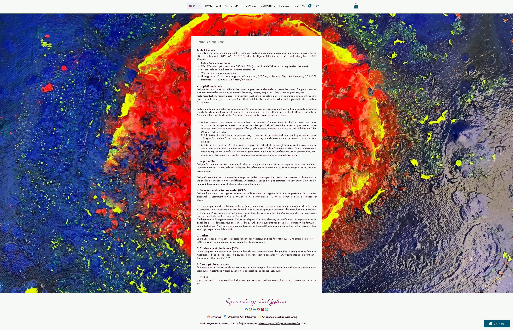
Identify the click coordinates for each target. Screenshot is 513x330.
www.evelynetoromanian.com (220, 52)
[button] (219, 6)
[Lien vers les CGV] (221, 258)
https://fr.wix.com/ (243, 79)
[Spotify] (266, 309)
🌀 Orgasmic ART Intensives (239, 317)
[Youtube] (258, 309)
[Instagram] (250, 309)
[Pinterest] (262, 309)
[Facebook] (246, 309)
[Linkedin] (254, 309)
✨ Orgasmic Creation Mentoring (277, 317)
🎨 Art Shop (214, 317)
